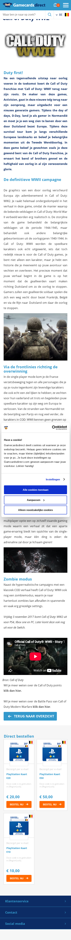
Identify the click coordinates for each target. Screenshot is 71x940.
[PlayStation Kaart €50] (52, 774)
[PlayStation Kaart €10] (19, 848)
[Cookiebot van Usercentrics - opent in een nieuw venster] (52, 427)
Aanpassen (33, 499)
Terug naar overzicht (33, 716)
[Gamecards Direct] (24, 5)
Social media (15, 924)
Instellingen (53, 479)
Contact (11, 912)
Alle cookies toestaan (35, 489)
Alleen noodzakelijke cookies (35, 510)
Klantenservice (17, 901)
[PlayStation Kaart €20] (19, 774)
